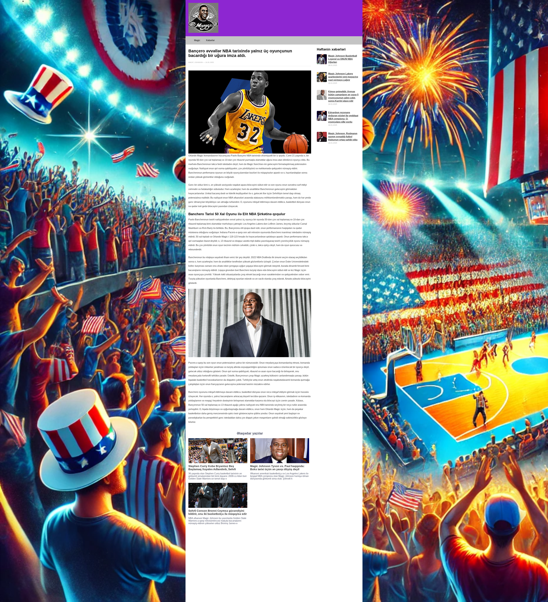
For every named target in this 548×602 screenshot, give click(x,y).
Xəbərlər (210, 40)
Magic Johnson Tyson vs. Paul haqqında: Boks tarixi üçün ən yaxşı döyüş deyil (277, 468)
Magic (197, 40)
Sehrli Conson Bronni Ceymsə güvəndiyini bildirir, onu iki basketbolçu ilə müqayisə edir (217, 512)
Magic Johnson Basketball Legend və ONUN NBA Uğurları (342, 59)
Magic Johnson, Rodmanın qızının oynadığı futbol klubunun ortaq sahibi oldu (342, 136)
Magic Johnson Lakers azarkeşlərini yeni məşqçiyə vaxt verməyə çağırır (343, 76)
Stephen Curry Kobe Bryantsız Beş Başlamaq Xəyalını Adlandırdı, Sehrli (212, 468)
